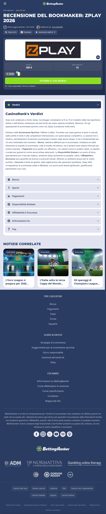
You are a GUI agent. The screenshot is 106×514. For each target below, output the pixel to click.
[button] (53, 104)
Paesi (52, 313)
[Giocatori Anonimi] (35, 474)
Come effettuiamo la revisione (52, 386)
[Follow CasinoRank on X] (49, 434)
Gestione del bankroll (52, 357)
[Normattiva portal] (44, 463)
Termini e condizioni (52, 510)
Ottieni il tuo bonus (53, 80)
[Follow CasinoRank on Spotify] (62, 434)
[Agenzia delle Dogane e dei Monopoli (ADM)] (12, 463)
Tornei (52, 318)
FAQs (52, 362)
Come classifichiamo (52, 391)
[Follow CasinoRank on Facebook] (36, 434)
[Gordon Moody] (52, 474)
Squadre (52, 323)
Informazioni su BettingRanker (52, 381)
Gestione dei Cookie (13, 505)
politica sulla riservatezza (76, 505)
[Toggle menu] (5, 3)
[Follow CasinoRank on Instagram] (42, 434)
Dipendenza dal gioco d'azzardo (34, 505)
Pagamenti (52, 308)
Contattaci (52, 396)
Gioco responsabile (52, 352)
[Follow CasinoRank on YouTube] (56, 434)
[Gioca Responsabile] (84, 463)
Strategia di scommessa (52, 342)
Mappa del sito (52, 400)
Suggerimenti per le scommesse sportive (52, 347)
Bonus (52, 304)
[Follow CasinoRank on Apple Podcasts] (69, 434)
